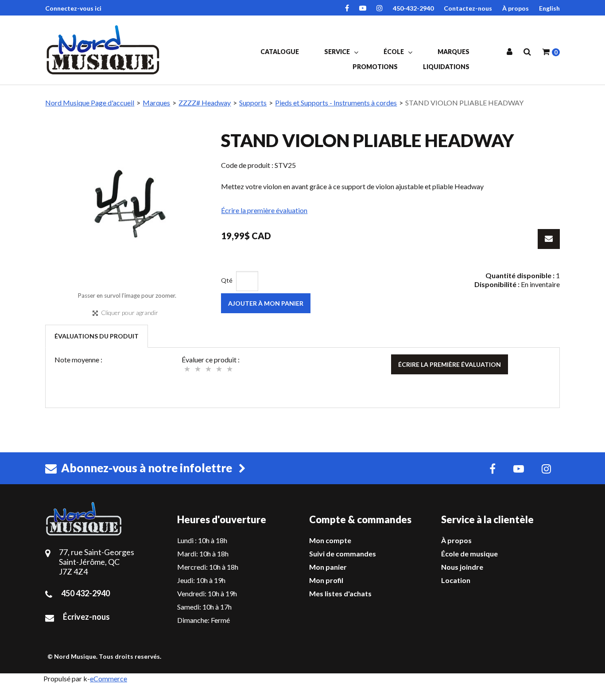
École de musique (469, 553)
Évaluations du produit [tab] (96, 336)
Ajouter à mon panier (265, 303)
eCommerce (108, 678)
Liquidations (446, 66)
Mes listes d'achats (340, 593)
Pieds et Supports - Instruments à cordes (336, 102)
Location (455, 580)
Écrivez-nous (86, 617)
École (394, 51)
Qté (227, 280)
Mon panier (328, 567)
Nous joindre (462, 567)
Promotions (375, 66)
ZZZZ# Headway (204, 102)
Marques (453, 51)
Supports (253, 102)
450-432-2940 (413, 8)
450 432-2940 (85, 593)
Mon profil (326, 580)
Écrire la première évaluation (264, 210)
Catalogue (279, 51)
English (549, 8)
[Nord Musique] (104, 49)
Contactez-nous (468, 8)
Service (337, 51)
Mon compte (330, 540)
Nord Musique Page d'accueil (89, 102)
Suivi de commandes (342, 553)
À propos (515, 8)
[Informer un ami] (549, 239)
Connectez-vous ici (73, 8)
